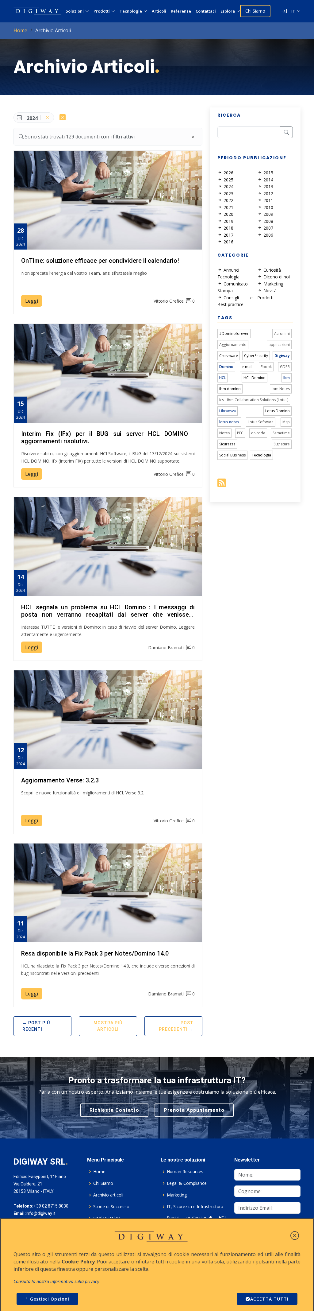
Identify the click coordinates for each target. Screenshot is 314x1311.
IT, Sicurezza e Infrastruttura (195, 1206)
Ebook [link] (266, 366)
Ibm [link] (286, 377)
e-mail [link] (247, 366)
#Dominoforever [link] (234, 333)
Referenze (181, 11)
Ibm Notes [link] (281, 388)
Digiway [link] (282, 355)
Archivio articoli (108, 1195)
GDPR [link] (285, 366)
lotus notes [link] (229, 422)
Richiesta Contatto (114, 1110)
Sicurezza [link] (227, 444)
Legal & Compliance (187, 1183)
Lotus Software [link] (261, 422)
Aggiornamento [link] (233, 344)
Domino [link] (226, 366)
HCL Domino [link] (254, 377)
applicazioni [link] (279, 344)
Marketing (177, 1195)
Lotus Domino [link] (277, 410)
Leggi (31, 300)
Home (20, 30)
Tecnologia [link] (261, 455)
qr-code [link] (258, 433)
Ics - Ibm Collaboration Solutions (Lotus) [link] (253, 399)
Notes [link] (224, 433)
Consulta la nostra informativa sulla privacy (56, 1281)
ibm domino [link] (230, 388)
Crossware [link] (228, 355)
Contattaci (206, 11)
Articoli (159, 11)
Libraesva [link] (227, 410)
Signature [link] (282, 444)
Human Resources (185, 1171)
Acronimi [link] (282, 333)
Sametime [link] (281, 433)
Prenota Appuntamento (194, 1110)
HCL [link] (222, 377)
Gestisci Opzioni (49, 1299)
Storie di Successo (111, 1206)
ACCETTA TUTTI (269, 1299)
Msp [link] (286, 422)
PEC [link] (240, 433)
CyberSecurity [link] (256, 355)
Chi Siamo (255, 11)
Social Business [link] (232, 455)
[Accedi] (281, 11)
